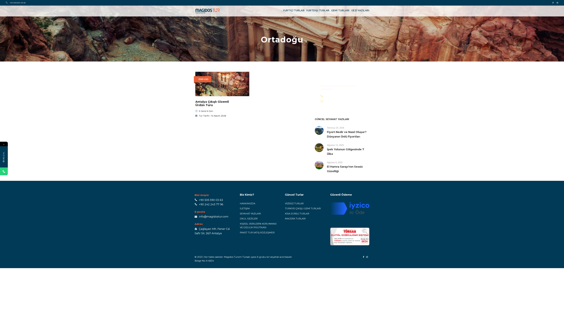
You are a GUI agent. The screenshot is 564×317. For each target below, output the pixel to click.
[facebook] (553, 3)
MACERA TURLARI (295, 218)
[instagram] (557, 3)
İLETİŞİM (245, 208)
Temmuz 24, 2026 (335, 128)
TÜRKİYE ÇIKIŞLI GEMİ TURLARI (303, 208)
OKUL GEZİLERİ (249, 218)
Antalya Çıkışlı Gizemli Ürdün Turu (212, 103)
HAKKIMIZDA (247, 203)
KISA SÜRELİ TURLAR (297, 213)
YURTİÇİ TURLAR (293, 10)
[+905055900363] (4, 171)
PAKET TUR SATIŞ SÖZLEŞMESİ (257, 232)
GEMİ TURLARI (340, 10)
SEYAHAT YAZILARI (250, 213)
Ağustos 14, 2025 (335, 145)
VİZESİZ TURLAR (294, 203)
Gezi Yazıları (360, 10)
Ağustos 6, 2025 (335, 162)
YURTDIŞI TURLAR (317, 10)
